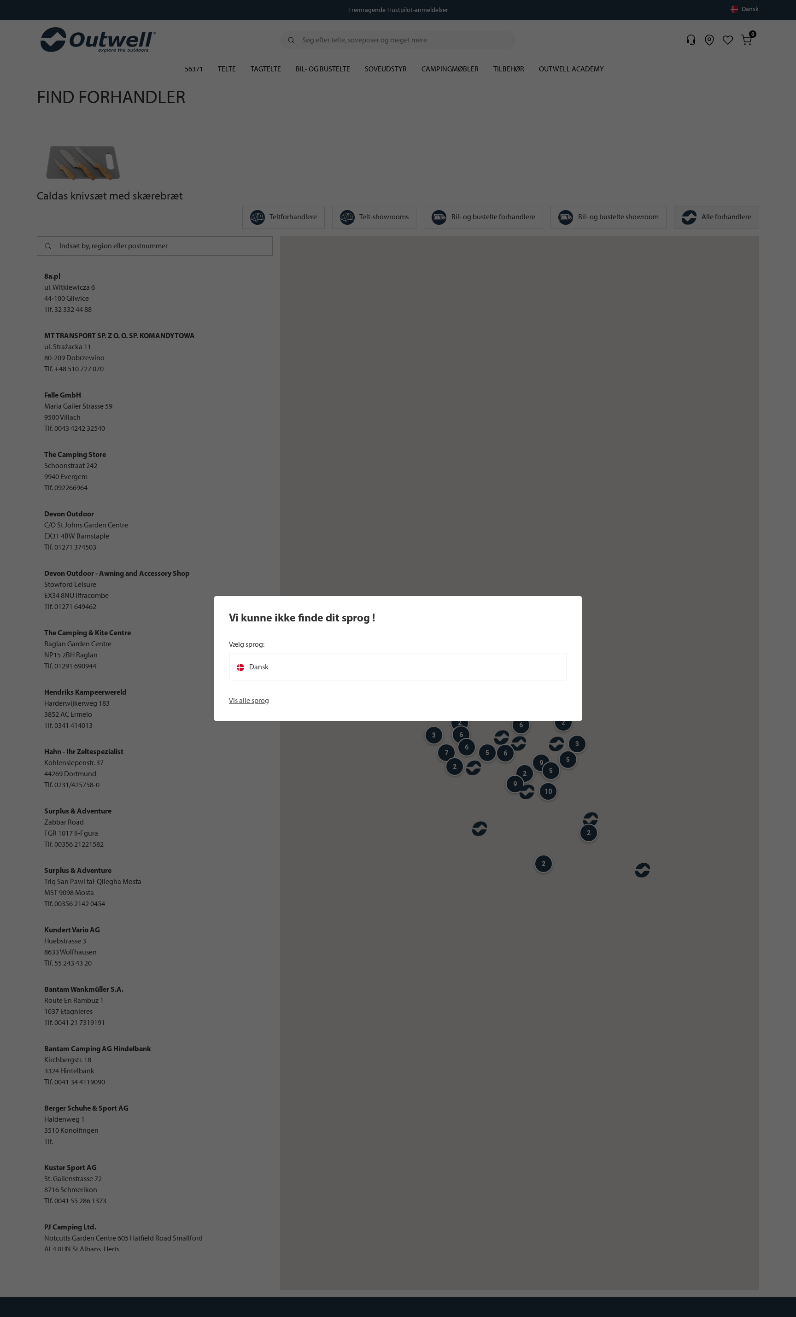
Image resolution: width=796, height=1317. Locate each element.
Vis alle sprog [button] (249, 700)
